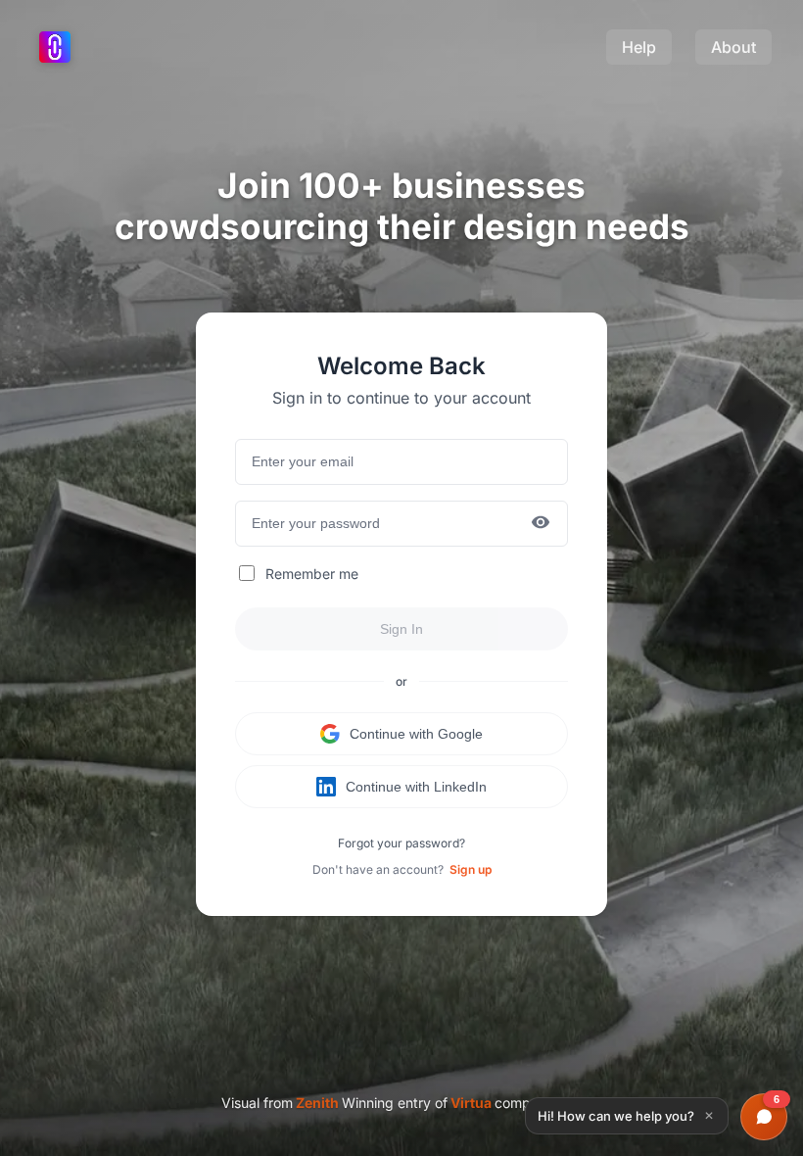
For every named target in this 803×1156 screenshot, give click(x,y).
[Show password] (540, 523)
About (733, 47)
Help (639, 47)
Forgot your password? (401, 843)
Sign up (470, 869)
